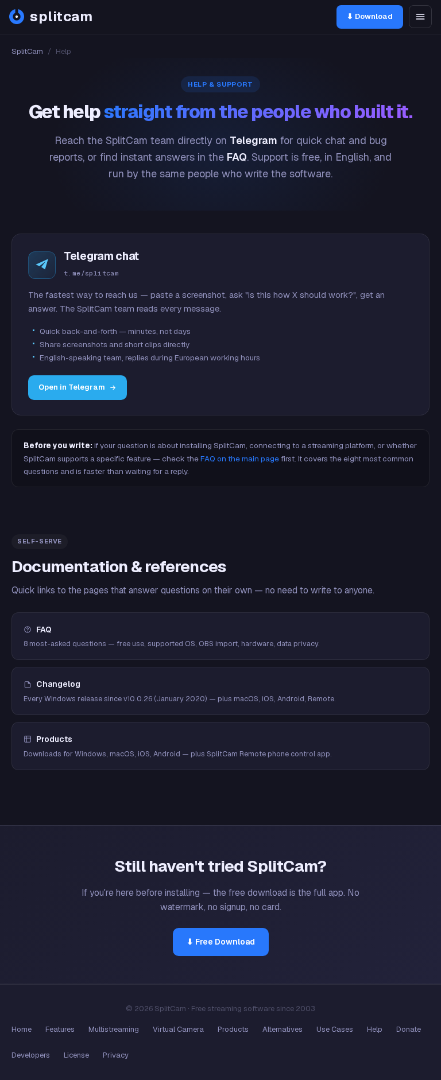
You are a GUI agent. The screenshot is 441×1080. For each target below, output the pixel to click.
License (76, 1055)
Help (374, 1029)
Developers (30, 1055)
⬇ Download (370, 16)
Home (21, 1029)
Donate (408, 1029)
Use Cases (334, 1029)
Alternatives (282, 1029)
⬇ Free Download (221, 942)
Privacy (116, 1055)
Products (233, 1029)
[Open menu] (420, 16)
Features (60, 1029)
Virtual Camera (178, 1029)
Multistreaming (113, 1029)
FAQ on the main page (239, 458)
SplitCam (27, 51)
